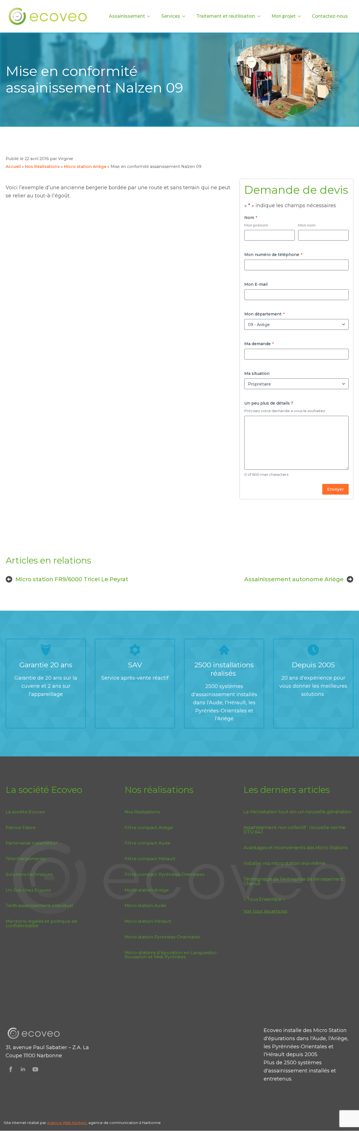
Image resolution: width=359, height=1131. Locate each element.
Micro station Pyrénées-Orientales (162, 937)
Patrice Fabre (21, 827)
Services (170, 16)
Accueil (13, 166)
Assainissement (127, 16)
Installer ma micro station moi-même (284, 863)
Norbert (79, 1123)
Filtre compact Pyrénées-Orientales (164, 874)
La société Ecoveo (25, 811)
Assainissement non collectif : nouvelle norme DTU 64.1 (294, 829)
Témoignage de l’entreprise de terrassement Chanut (293, 881)
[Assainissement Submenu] (150, 16)
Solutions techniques (29, 874)
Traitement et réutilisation (225, 16)
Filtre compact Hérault (150, 858)
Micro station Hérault (148, 921)
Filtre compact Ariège (149, 827)
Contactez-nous (330, 16)
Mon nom (307, 225)
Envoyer (335, 489)
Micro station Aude (145, 905)
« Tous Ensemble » (264, 899)
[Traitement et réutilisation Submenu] (260, 16)
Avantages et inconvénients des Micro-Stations (295, 848)
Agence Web (59, 1123)
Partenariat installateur (31, 843)
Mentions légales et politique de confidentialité (41, 923)
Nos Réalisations (42, 166)
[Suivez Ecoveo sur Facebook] (11, 1069)
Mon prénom (256, 225)
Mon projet (283, 16)
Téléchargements (25, 858)
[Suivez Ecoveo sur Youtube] (35, 1069)
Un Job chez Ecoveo (28, 890)
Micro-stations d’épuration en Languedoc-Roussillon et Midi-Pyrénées (171, 955)
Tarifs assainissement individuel (39, 905)
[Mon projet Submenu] (301, 16)
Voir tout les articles (265, 911)
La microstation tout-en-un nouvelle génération (297, 812)
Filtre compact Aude (148, 843)
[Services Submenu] (185, 16)
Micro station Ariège (85, 166)
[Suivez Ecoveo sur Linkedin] (23, 1069)
